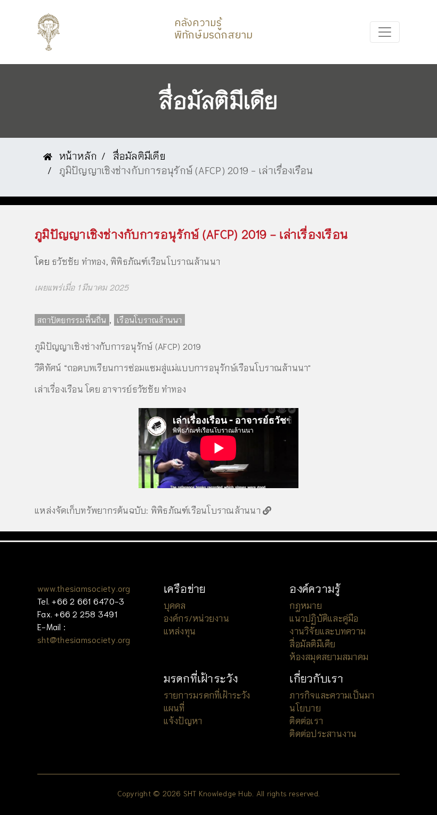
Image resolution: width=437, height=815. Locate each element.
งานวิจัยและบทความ (327, 630)
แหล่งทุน (180, 630)
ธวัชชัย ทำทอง (79, 261)
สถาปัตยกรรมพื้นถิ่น (72, 320)
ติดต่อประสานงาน (323, 733)
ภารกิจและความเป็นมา (331, 694)
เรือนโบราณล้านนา (149, 320)
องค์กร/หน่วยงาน (196, 617)
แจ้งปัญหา (183, 720)
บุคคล (175, 604)
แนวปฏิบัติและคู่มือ (323, 617)
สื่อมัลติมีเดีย (139, 155)
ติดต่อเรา (306, 720)
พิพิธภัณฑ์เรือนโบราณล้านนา (165, 261)
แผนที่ (174, 707)
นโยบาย (305, 707)
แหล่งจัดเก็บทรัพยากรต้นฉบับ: (92, 509)
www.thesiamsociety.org (84, 587)
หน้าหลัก (76, 155)
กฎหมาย (305, 604)
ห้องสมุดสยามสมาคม (328, 656)
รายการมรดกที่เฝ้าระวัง (207, 694)
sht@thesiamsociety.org (84, 639)
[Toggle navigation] (385, 32)
